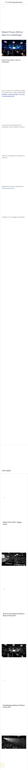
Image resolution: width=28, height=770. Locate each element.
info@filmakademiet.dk (8, 188)
